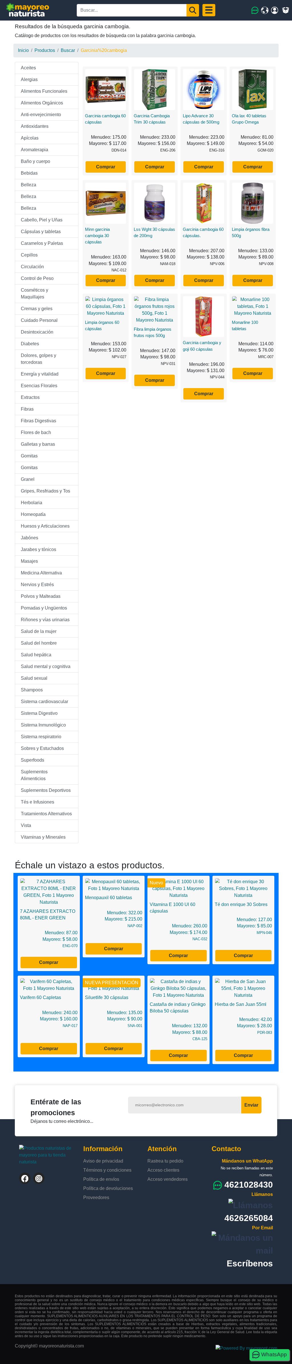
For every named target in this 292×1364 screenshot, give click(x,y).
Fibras (27, 409)
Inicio (23, 50)
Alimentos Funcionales (44, 91)
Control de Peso (37, 278)
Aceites (28, 67)
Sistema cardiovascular (44, 701)
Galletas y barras (38, 444)
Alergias (29, 79)
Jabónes (29, 537)
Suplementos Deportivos (46, 790)
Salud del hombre (39, 643)
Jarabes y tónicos (38, 549)
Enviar (251, 1105)
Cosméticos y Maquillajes (34, 293)
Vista (26, 825)
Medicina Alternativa (41, 572)
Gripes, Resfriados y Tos (45, 491)
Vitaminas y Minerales (43, 837)
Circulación (32, 266)
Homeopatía (33, 514)
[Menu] (208, 10)
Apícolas (29, 138)
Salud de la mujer (38, 631)
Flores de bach (36, 432)
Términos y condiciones (107, 1170)
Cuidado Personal (39, 320)
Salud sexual (34, 678)
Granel (28, 479)
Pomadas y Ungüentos (44, 608)
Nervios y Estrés (37, 584)
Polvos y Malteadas (40, 596)
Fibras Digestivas (38, 420)
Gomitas (29, 455)
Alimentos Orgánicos (42, 102)
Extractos (30, 397)
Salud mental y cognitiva (45, 666)
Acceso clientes (163, 1170)
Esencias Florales (39, 385)
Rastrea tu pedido (165, 1161)
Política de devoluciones (108, 1188)
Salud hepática (36, 654)
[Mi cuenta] (275, 10)
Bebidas (29, 173)
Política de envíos (101, 1179)
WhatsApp (273, 1354)
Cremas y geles (36, 308)
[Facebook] (25, 1178)
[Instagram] (38, 1178)
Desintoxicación (37, 332)
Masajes (29, 561)
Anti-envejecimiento (41, 114)
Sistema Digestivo (39, 713)
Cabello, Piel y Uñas (41, 219)
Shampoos (32, 689)
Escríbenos (250, 1263)
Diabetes (30, 343)
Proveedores (96, 1197)
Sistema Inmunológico (43, 725)
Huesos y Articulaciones (45, 526)
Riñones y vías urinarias (45, 619)
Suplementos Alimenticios (34, 775)
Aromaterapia (34, 149)
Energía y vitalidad (39, 374)
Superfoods (32, 760)
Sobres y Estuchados (42, 748)
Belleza (28, 184)
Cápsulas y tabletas (41, 231)
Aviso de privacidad (103, 1161)
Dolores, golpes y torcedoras (38, 359)
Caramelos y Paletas (42, 243)
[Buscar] (192, 10)
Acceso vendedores (167, 1179)
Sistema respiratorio (41, 736)
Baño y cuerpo (35, 161)
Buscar (68, 50)
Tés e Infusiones (37, 802)
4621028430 (248, 1184)
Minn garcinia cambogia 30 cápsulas (97, 236)
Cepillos (29, 255)
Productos (45, 50)
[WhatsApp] (255, 10)
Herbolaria (31, 502)
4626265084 (248, 1218)
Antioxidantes (34, 126)
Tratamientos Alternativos (46, 813)
